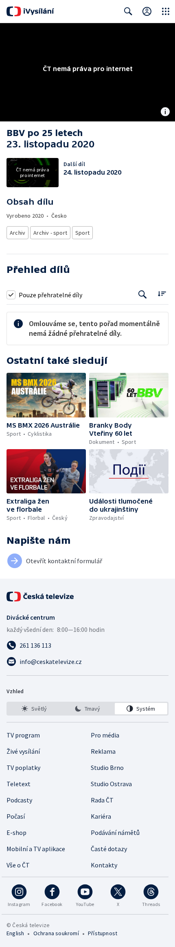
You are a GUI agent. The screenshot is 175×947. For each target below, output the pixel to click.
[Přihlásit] (147, 11)
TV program (23, 735)
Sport (82, 232)
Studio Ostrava (111, 784)
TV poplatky (23, 767)
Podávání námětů (115, 832)
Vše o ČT (18, 865)
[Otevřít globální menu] (165, 11)
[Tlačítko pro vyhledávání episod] (142, 294)
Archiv (17, 232)
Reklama (103, 751)
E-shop (16, 832)
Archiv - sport (50, 232)
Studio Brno (107, 767)
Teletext (19, 784)
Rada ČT (102, 800)
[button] (46, 395)
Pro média (105, 735)
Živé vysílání (23, 751)
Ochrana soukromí (56, 933)
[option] (34, 708)
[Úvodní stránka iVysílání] (30, 11)
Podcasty (19, 800)
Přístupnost (102, 933)
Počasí (16, 816)
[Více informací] (165, 112)
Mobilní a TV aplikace (36, 849)
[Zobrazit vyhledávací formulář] (128, 11)
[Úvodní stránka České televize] (41, 596)
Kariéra (101, 816)
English (15, 933)
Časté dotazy (109, 849)
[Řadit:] (161, 294)
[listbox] (87, 709)
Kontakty (104, 865)
